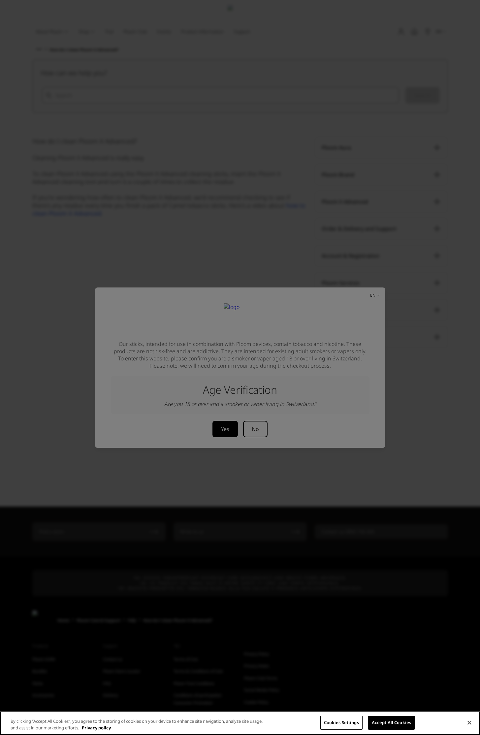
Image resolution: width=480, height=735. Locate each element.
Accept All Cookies (391, 722)
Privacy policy (96, 728)
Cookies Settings (341, 722)
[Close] (469, 722)
